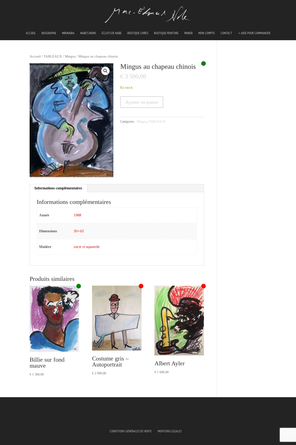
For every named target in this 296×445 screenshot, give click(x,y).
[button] (105, 71)
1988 (77, 215)
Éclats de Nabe (112, 33)
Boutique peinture (166, 33)
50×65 (79, 231)
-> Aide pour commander (254, 33)
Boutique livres (137, 33)
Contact (226, 33)
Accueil (31, 33)
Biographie (49, 33)
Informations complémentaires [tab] (58, 188)
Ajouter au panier (141, 102)
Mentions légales (170, 431)
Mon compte (206, 33)
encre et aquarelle (87, 247)
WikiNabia (68, 33)
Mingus (70, 56)
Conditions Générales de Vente (131, 431)
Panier (188, 33)
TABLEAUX (52, 56)
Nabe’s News (88, 33)
